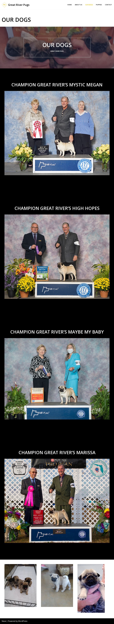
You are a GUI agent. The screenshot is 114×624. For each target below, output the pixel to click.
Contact (108, 5)
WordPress (22, 621)
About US (78, 5)
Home (69, 5)
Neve (4, 621)
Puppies (99, 5)
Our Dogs (89, 5)
